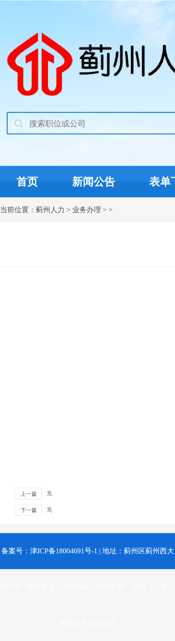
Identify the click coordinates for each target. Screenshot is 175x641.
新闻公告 (93, 181)
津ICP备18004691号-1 (63, 551)
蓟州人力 (50, 210)
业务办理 (86, 210)
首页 (27, 181)
